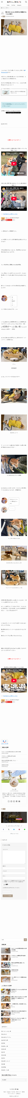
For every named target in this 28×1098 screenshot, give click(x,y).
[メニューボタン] (2, 2)
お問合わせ (18, 1093)
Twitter (4, 1091)
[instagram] (11, 801)
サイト (4, 875)
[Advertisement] (14, 51)
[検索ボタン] (26, 2)
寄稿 (4, 1043)
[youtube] (19, 801)
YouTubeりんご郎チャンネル (10, 214)
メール (5, 871)
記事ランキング (6, 1061)
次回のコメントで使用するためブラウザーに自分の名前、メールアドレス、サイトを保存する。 (14, 881)
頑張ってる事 (6, 1070)
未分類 (4, 1055)
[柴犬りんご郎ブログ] (14, 2)
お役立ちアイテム (7, 1037)
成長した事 (5, 1046)
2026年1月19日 (5, 765)
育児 (4, 1058)
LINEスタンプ (18, 1091)
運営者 (23, 1091)
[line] (17, 801)
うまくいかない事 (7, 1031)
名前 (4, 866)
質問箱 (4, 1067)
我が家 (4, 1049)
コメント (5, 849)
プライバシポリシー (11, 1093)
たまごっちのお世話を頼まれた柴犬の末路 (11, 752)
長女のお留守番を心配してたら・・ (10, 761)
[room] (14, 801)
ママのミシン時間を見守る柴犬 (9, 757)
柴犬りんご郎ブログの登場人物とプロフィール (18, 92)
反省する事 (5, 1040)
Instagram (9, 1091)
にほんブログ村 (4, 743)
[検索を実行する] (25, 939)
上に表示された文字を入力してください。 (11, 887)
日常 (4, 16)
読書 (4, 1064)
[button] (3, 829)
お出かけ (5, 1034)
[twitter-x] (9, 801)
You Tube (13, 1091)
